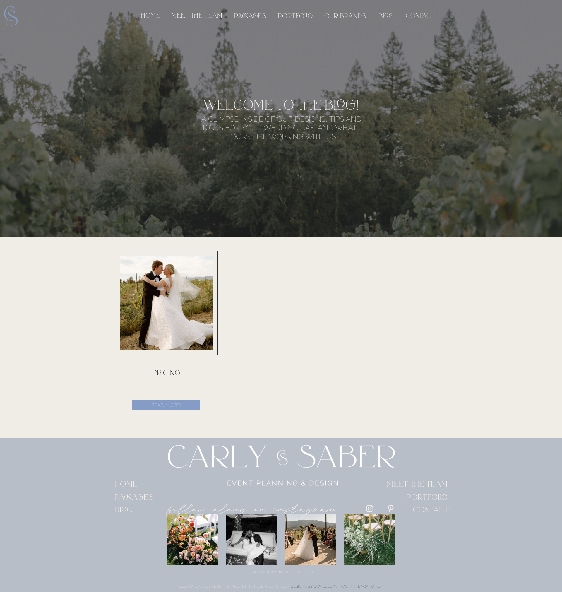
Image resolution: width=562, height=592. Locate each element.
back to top (370, 586)
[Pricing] (166, 303)
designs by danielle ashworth (323, 586)
